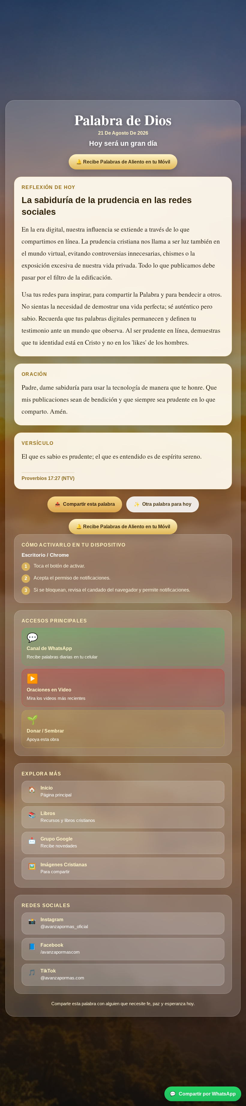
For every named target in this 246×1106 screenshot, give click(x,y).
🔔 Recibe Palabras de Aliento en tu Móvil (123, 161)
